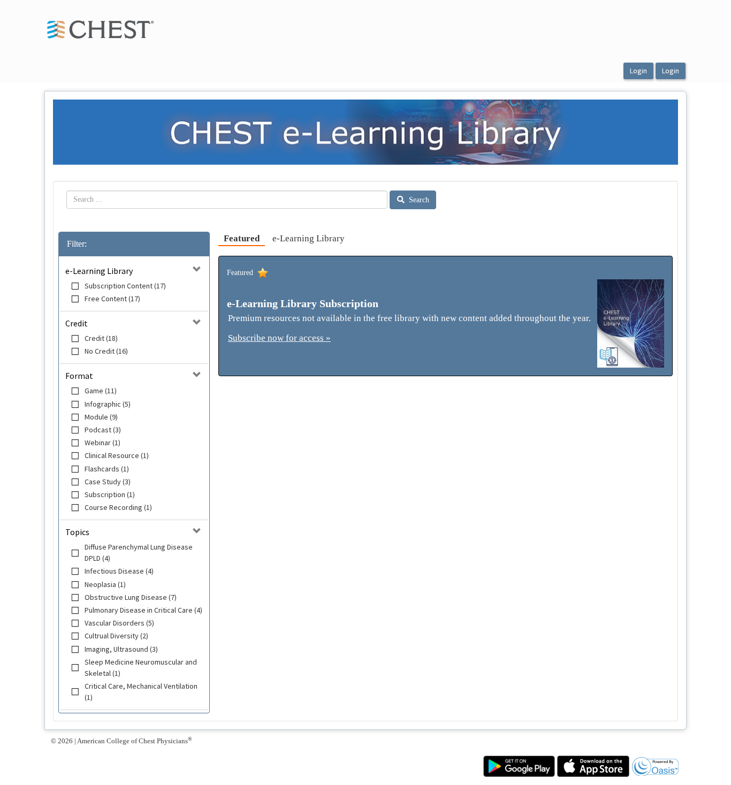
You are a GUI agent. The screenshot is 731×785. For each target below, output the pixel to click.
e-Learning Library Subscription (302, 303)
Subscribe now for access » (279, 338)
